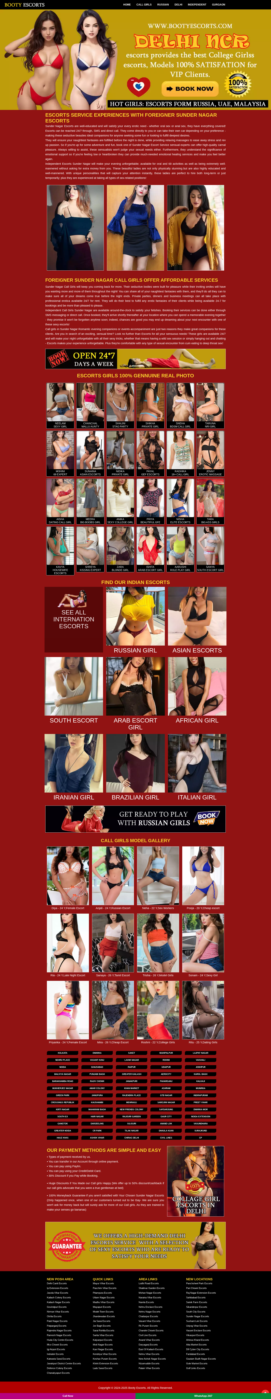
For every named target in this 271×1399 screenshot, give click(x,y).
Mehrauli (131, 1102)
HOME (127, 4)
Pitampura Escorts (102, 1292)
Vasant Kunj (97, 1060)
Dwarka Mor (201, 1109)
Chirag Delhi (131, 1138)
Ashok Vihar (97, 1138)
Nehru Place (62, 1060)
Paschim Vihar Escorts (105, 1288)
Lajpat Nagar (200, 1053)
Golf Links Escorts (195, 1368)
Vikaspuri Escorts (195, 1335)
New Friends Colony (131, 1109)
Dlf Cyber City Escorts (197, 1349)
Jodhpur (200, 1067)
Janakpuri (131, 1081)
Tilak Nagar (131, 1131)
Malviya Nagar (62, 1074)
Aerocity (166, 1074)
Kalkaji (200, 1081)
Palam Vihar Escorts (149, 1368)
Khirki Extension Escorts (105, 1363)
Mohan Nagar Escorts (150, 1292)
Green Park (62, 1095)
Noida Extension (200, 1116)
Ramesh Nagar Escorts (59, 1335)
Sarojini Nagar (166, 1102)
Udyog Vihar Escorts (196, 1325)
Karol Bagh (200, 1074)
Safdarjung (166, 1109)
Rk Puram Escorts (148, 1325)
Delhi (178, 4)
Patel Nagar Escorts (57, 1321)
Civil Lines (166, 1138)
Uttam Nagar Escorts (104, 1297)
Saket (131, 1053)
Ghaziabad (97, 1067)
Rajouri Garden (131, 1116)
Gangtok (63, 1123)
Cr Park (97, 1131)
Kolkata (62, 1053)
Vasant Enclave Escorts (198, 1330)
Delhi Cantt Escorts (57, 1283)
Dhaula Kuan (166, 1131)
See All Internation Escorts (73, 619)
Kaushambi (97, 1102)
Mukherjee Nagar (62, 1088)
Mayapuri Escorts (102, 1307)
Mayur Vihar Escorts (103, 1283)
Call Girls (144, 4)
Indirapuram (201, 1095)
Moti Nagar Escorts (103, 1344)
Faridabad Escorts (195, 1354)
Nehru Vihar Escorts (149, 1354)
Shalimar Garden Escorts (152, 1288)
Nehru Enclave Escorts (150, 1307)
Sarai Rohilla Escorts (103, 1330)
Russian (163, 4)
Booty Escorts (137, 1387)
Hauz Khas (63, 1138)
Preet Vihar (200, 1102)
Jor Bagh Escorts (102, 1325)
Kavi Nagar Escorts (103, 1349)
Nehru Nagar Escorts (149, 1311)
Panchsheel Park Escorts (199, 1283)
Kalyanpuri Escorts (102, 1340)
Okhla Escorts (54, 1316)
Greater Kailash (131, 1074)
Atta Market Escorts (196, 1344)
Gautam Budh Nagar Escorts (201, 1358)
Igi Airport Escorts (56, 1349)
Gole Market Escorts (196, 1363)
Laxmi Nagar (132, 1060)
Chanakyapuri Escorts (58, 1373)
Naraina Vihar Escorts (150, 1297)
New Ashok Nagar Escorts (152, 1358)
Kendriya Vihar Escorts (105, 1354)
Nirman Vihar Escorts (58, 1311)
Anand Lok (166, 1123)
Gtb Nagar (166, 1095)
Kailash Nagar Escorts (58, 1302)
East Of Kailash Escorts (151, 1349)
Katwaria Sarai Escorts (58, 1358)
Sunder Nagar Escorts (59, 126)
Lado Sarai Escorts (102, 1368)
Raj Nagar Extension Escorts (201, 1292)
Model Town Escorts (103, 1311)
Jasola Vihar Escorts (57, 1292)
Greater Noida (62, 1131)
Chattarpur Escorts (148, 1316)
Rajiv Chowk (97, 1081)
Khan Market (131, 1088)
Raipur (132, 1067)
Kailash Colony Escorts (59, 1297)
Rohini (166, 1060)
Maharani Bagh (97, 1109)
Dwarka (97, 1053)
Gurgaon (218, 4)
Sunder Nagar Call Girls (60, 286)
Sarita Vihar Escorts (103, 1335)
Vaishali (200, 1060)
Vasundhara (201, 1123)
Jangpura (97, 1095)
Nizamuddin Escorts (149, 1363)
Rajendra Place (131, 1095)
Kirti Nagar (62, 1109)
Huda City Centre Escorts (60, 1340)
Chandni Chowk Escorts (151, 1330)
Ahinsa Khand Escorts (197, 1340)
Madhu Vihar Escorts (103, 1302)
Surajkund (200, 1131)
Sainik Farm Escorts (196, 1302)
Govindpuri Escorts (57, 1307)
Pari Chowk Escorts (196, 1288)
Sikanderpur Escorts (196, 1307)
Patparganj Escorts (56, 1325)
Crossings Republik (62, 1102)
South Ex (62, 1116)
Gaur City (166, 1116)
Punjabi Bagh (97, 1074)
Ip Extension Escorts (57, 1288)
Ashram (166, 1088)
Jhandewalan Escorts (104, 1316)
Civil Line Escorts (148, 1335)
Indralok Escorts (55, 1354)
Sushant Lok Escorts (197, 1321)
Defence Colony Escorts (59, 1368)
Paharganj (166, 1081)
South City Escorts (195, 1311)
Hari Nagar (97, 1116)
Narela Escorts (146, 1302)
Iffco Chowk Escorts (57, 1344)
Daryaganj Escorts (148, 1344)
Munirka (200, 1088)
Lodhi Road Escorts (149, 1283)
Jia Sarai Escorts (101, 1321)
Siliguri (131, 1123)
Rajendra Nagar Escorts (59, 1330)
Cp (200, 1138)
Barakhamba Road (62, 1081)
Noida (62, 1067)
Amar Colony (97, 1088)
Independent (197, 4)
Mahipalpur (166, 1053)
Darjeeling (97, 1123)
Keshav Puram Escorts (105, 1358)
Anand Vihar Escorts (149, 1340)
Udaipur (166, 1067)
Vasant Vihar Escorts (149, 1321)
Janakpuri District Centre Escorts (64, 1363)
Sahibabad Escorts (196, 1297)
